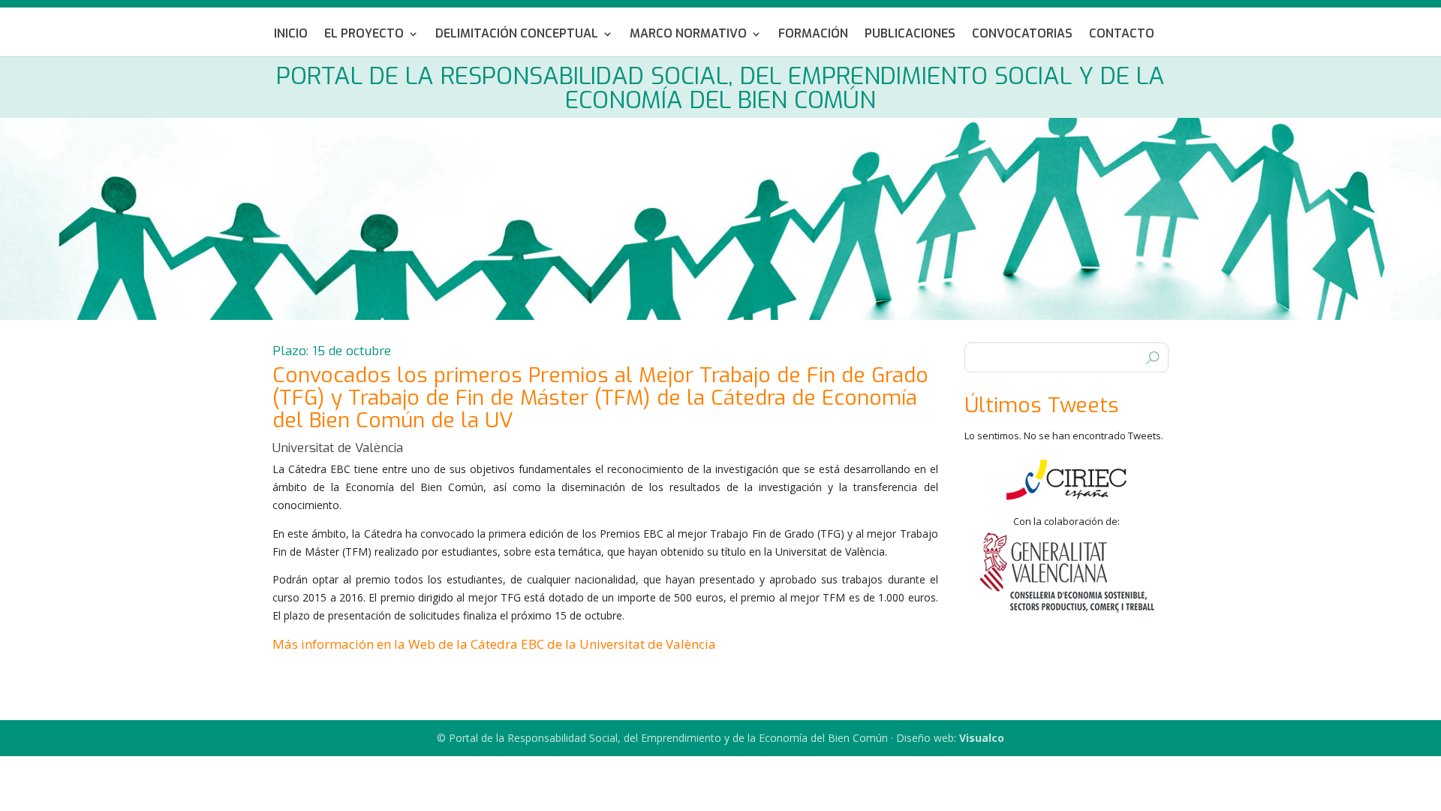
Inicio (291, 35)
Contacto (1121, 35)
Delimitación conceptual (516, 35)
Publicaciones (910, 35)
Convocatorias (1022, 35)
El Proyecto (364, 35)
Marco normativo (688, 35)
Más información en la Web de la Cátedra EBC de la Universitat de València (494, 644)
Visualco (981, 738)
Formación (813, 35)
